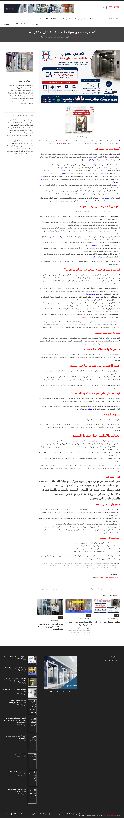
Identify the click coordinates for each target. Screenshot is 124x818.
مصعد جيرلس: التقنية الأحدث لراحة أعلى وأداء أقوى (60, 48)
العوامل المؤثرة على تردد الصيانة (52, 563)
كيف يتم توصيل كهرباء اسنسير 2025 (16, 773)
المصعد (113, 424)
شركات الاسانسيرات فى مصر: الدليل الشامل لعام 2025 (16, 701)
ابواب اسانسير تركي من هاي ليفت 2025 (14, 690)
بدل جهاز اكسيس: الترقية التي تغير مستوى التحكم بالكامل (75, 233)
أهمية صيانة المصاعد (107, 563)
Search (8, 24)
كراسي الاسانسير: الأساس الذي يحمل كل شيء (76, 202)
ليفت (112, 360)
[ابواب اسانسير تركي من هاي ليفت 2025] (32, 692)
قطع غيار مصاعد (78, 19)
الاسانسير (105, 165)
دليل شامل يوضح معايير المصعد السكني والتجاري (15, 669)
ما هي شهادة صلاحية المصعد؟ (105, 568)
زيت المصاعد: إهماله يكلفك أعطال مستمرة (75, 225)
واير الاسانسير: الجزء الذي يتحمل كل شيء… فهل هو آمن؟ (75, 163)
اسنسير (92, 563)
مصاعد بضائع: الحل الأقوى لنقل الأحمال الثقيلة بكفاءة (61, 33)
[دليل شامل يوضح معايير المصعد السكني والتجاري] (32, 671)
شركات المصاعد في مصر (101, 565)
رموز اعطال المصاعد (89, 160)
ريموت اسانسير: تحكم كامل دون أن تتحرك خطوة (75, 139)
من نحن (101, 19)
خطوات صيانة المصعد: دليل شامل (107, 622)
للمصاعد (61, 143)
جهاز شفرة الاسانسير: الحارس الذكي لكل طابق (76, 48)
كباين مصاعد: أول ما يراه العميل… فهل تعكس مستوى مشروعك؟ (75, 25)
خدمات (91, 19)
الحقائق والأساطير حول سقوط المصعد (72, 563)
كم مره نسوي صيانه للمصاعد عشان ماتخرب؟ (89, 99)
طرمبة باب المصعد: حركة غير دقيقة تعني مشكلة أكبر (75, 111)
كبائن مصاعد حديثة (78, 632)
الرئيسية (116, 19)
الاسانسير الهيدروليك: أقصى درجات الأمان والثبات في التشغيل (60, 41)
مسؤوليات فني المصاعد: (89, 568)
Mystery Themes (110, 816)
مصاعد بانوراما (97, 257)
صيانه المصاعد (70, 565)
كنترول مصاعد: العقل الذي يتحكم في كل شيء (75, 218)
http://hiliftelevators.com (109, 578)
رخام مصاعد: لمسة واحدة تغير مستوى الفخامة (76, 127)
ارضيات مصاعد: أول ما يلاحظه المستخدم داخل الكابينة (76, 171)
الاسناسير (99, 170)
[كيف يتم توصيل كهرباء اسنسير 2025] (32, 778)
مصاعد (114, 92)
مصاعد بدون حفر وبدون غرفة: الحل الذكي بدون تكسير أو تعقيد (60, 25)
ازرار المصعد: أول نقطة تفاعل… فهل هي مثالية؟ (75, 194)
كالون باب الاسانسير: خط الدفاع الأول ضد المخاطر (76, 119)
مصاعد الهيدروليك (92, 245)
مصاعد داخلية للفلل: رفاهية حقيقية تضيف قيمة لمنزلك (60, 64)
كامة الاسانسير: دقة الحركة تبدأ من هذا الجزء (75, 72)
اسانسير (106, 283)
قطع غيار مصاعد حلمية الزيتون (49, 589)
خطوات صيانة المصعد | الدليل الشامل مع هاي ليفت (103, 589)
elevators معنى (20, 754)
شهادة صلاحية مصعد (88, 565)
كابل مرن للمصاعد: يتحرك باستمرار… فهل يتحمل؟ (78, 179)
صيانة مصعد (87, 632)
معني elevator (87, 317)
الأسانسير (108, 198)
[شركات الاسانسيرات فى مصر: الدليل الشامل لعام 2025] (32, 707)
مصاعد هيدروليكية (92, 294)
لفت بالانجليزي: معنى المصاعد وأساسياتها (16, 737)
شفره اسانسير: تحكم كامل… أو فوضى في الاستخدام (76, 155)
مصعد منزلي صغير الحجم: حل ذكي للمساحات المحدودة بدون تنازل (60, 72)
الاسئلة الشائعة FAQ (52, 19)
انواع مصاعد (65, 19)
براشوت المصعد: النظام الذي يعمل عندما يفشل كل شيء (75, 41)
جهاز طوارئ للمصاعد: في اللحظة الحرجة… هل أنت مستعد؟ (76, 33)
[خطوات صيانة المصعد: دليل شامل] (32, 660)
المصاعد (117, 141)
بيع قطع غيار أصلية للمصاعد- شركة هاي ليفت (16, 790)
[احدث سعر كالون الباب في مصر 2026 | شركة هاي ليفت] (32, 682)
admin (110, 95)
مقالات (40, 19)
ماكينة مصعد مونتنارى (79, 133)
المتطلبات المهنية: (113, 565)
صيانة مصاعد (61, 194)
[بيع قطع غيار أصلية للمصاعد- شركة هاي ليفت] (32, 796)
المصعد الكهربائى (80, 628)
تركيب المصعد (72, 630)
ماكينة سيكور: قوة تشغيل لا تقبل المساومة (76, 210)
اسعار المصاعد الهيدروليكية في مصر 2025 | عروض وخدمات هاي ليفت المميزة (50, 626)
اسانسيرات (52, 237)
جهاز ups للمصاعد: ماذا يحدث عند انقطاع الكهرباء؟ (75, 56)
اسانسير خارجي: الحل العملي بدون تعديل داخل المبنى (60, 56)
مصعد (84, 385)
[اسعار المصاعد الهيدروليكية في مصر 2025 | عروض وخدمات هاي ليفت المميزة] (32, 725)
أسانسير (115, 311)
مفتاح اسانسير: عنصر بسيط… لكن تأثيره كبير (75, 186)
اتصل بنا (109, 19)
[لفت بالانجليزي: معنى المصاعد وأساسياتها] (32, 743)
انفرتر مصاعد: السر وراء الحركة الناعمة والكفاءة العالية (76, 64)
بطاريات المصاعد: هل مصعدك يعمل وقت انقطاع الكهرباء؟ (75, 147)
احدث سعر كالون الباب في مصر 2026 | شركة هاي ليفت (15, 680)
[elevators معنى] (32, 761)
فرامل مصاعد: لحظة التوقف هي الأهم (76, 103)
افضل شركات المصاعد (58, 173)
